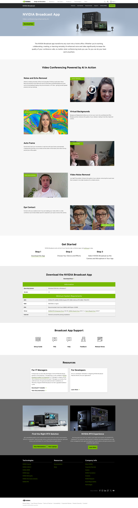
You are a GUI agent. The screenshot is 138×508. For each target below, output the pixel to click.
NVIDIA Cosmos (27, 464)
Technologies (77, 1)
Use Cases (60, 1)
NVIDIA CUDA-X (27, 467)
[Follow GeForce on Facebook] (100, 490)
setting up (86, 248)
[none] (105, 1)
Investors (87, 476)
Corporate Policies (66, 503)
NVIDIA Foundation (90, 473)
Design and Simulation (39, 1)
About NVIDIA (89, 464)
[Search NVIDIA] (105, 1)
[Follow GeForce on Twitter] (111, 490)
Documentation (58, 464)
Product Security (77, 503)
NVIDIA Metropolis (28, 476)
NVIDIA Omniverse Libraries (30, 478)
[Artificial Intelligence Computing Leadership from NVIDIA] (27, 1)
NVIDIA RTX (26, 481)
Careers (87, 470)
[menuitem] (39, 1)
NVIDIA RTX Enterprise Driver (56, 311)
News (85, 1)
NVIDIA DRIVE (26, 470)
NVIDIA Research (89, 478)
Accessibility (57, 503)
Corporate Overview (90, 467)
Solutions (51, 1)
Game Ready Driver (90, 311)
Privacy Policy (26, 503)
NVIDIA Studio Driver (74, 311)
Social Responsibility (90, 481)
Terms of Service (47, 503)
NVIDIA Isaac (26, 473)
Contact (85, 503)
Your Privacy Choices (36, 503)
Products (68, 1)
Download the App (38, 256)
